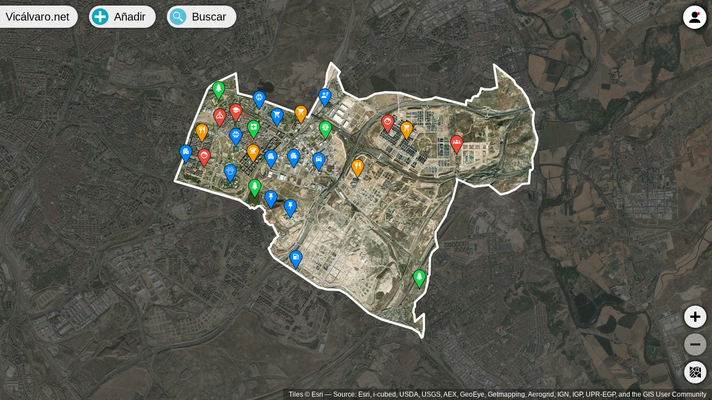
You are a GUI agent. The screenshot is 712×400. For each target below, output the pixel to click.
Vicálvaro (38, 17)
